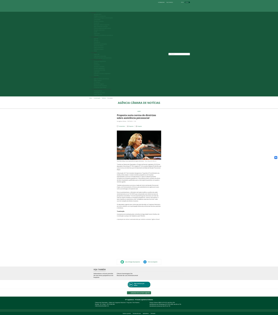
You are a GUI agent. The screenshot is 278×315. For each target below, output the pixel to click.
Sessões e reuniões (99, 66)
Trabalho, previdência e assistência (103, 35)
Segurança (97, 33)
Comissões (97, 65)
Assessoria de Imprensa (100, 85)
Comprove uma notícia (100, 87)
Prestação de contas (99, 92)
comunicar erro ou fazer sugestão (140, 293)
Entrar (187, 2)
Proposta (131, 126)
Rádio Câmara (97, 80)
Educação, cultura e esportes (101, 25)
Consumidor (97, 19)
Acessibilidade (161, 2)
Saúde (95, 32)
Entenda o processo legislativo (102, 73)
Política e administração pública (102, 28)
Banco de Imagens (99, 84)
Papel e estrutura (98, 47)
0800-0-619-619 (162, 302)
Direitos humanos (99, 21)
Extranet (153, 313)
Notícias (104, 98)
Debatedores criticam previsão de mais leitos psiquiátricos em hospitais (103, 275)
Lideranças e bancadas (100, 56)
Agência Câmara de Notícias (101, 79)
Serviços (96, 40)
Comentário (122, 126)
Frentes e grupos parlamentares (103, 58)
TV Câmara (97, 82)
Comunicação (97, 98)
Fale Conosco (169, 2)
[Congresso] (176, 2)
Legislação (97, 72)
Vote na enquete (152, 262)
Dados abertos (98, 94)
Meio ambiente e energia (101, 26)
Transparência (98, 91)
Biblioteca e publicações (100, 44)
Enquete (140, 126)
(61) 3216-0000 (169, 304)
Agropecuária (97, 14)
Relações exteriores (99, 30)
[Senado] (178, 2)
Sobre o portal (127, 313)
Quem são (96, 54)
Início (90, 98)
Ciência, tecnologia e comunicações (103, 18)
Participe (96, 75)
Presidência (97, 42)
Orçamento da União (99, 70)
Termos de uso (137, 313)
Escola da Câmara (98, 45)
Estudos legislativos (99, 68)
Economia (96, 23)
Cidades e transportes (100, 16)
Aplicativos (146, 313)
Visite (95, 51)
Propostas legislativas (100, 61)
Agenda (96, 39)
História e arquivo (99, 49)
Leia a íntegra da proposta (132, 262)
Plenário (96, 63)
